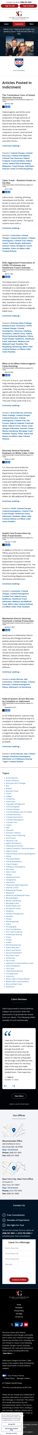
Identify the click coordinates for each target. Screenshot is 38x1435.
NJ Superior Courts (24, 246)
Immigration (11, 880)
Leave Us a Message (19, 1242)
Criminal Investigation (20, 156)
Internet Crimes (8, 169)
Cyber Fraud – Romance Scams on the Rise (19, 181)
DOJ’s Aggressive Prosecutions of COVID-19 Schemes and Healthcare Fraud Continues (18, 265)
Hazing (8, 874)
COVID (29, 326)
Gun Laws (10, 869)
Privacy (9, 940)
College (9, 796)
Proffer (9, 942)
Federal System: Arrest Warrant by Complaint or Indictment (18, 699)
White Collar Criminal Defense (20, 604)
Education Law (12, 841)
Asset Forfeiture (12, 780)
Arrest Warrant (17, 413)
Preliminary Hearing (23, 759)
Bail (25, 679)
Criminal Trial (7, 158)
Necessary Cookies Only (11, 1429)
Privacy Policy (19, 1311)
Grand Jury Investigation (20, 756)
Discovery (18, 158)
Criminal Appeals (12, 807)
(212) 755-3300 (15, 1190)
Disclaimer (21, 70)
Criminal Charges (18, 153)
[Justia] (21, 1325)
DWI (7, 827)
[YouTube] (26, 1325)
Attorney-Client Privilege (21, 323)
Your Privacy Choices (16, 1375)
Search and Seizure (13, 950)
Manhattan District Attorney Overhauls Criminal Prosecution (18, 619)
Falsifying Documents (14, 846)
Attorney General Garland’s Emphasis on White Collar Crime (18, 451)
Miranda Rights (12, 898)
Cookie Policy (9, 1378)
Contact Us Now (19, 1280)
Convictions (15, 235)
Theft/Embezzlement (14, 971)
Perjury (14, 433)
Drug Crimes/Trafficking (15, 835)
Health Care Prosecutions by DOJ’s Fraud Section (16, 534)
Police (13, 248)
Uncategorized (12, 974)
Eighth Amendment (13, 843)
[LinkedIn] (17, 1325)
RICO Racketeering (13, 945)
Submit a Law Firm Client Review (19, 1104)
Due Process (11, 838)
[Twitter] (12, 1325)
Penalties (6, 248)
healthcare (19, 339)
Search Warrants (12, 947)
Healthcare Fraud (22, 513)
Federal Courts (19, 333)
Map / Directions (10, 1149)
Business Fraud (8, 326)
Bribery (9, 788)
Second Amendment (14, 953)
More (32, 24)
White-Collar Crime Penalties (18, 607)
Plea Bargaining (26, 169)
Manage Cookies (23, 1378)
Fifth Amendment (13, 859)
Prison (8, 937)
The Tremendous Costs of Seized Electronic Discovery (18, 96)
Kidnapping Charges (14, 890)
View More (19, 1096)
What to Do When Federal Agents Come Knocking (18, 364)
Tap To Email (28, 6)
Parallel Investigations (15, 914)
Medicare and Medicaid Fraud (17, 895)
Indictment (29, 166)
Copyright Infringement (15, 804)
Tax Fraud (10, 968)
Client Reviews (19, 999)
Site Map (19, 1314)
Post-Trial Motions (13, 929)
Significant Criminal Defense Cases (19, 963)
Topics (5, 773)
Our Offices (19, 1115)
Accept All (11, 1424)
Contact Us (19, 24)
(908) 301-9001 (15, 1152)
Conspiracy (10, 799)
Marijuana (10, 893)
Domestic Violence (13, 833)
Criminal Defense (16, 761)
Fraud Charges (18, 166)
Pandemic (16, 516)
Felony (30, 336)
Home (6, 24)
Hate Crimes (11, 872)
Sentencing (17, 347)
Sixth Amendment (13, 966)
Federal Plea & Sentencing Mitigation (20, 854)
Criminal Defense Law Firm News (19, 812)
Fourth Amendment (14, 861)
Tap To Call (9, 6)
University (10, 976)
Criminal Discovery (10, 418)
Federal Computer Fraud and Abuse (20, 848)
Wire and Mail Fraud (14, 984)
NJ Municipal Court (13, 906)
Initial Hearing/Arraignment (17, 885)
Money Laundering (10, 431)
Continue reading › (11, 145)
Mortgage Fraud (25, 431)
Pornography (11, 927)
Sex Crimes (10, 960)
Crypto (8, 825)
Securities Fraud (12, 955)
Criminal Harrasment (18, 238)
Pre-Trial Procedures (14, 932)
